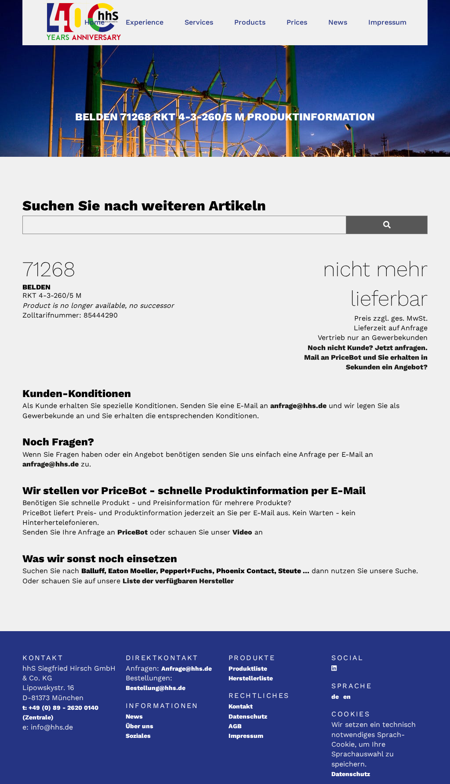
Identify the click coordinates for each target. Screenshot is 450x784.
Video (242, 532)
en (347, 696)
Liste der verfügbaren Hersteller (178, 581)
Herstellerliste (251, 678)
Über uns (139, 726)
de (335, 696)
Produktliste (248, 668)
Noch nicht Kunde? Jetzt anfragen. (368, 347)
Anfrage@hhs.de (186, 668)
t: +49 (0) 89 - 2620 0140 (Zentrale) (60, 712)
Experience (144, 22)
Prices (297, 22)
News (337, 22)
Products (249, 22)
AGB (235, 726)
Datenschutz (248, 716)
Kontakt (241, 706)
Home (94, 22)
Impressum (387, 22)
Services (199, 22)
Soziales (138, 735)
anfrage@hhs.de (298, 405)
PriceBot (132, 532)
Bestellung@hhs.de (155, 687)
